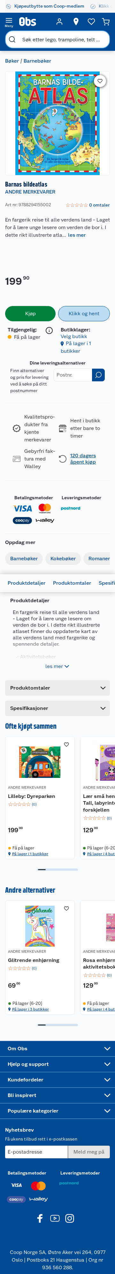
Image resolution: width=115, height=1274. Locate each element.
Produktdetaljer (26, 583)
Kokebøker (63, 558)
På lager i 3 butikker (30, 1009)
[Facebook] (40, 1218)
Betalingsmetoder (33, 497)
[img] (40, 804)
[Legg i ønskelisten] (100, 81)
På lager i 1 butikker (30, 854)
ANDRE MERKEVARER (30, 192)
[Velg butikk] (76, 22)
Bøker (12, 61)
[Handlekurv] (105, 22)
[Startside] (34, 22)
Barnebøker (37, 61)
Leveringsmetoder (81, 497)
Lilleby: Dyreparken (31, 796)
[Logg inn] (59, 22)
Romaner (99, 558)
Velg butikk (74, 336)
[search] (12, 39)
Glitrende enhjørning (33, 960)
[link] (87, 205)
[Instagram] (69, 1218)
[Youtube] (55, 1218)
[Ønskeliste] (91, 22)
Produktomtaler (72, 583)
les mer (77, 235)
